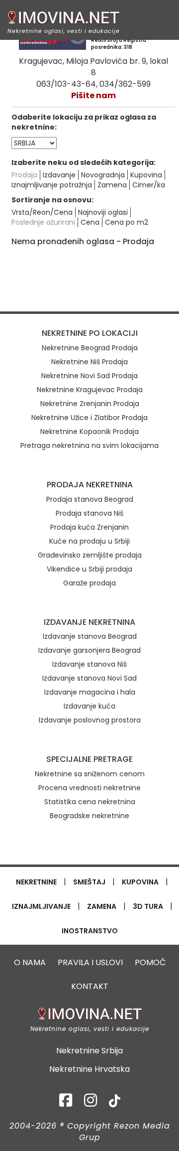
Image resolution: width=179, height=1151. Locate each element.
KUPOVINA (140, 882)
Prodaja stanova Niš (89, 513)
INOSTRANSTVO (90, 931)
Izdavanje (59, 175)
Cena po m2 (126, 222)
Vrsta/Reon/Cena (42, 212)
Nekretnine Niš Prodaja (89, 362)
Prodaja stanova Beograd (89, 499)
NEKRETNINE (36, 882)
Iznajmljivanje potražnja (51, 185)
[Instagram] (90, 1103)
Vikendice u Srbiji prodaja (89, 569)
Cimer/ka (148, 185)
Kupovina (146, 175)
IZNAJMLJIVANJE (41, 906)
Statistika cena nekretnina (89, 802)
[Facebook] (65, 1103)
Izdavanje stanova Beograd (90, 636)
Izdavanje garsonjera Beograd (89, 650)
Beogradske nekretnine (89, 816)
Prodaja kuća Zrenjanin (89, 527)
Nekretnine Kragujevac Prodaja (90, 390)
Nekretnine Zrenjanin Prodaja (89, 404)
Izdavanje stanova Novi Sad (89, 678)
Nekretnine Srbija (89, 1050)
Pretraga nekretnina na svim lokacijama (89, 445)
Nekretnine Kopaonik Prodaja (89, 431)
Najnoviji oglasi (103, 212)
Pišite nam (93, 95)
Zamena (112, 185)
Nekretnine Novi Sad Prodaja (89, 376)
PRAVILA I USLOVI (90, 962)
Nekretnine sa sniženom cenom (90, 774)
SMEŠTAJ (89, 882)
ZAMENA (101, 906)
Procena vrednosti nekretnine (89, 788)
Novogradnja (103, 175)
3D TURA (148, 906)
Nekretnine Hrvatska (89, 1069)
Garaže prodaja (89, 583)
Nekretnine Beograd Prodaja (90, 348)
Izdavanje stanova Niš (89, 664)
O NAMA (30, 962)
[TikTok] (114, 1103)
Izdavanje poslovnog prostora (90, 720)
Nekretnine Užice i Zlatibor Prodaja (89, 418)
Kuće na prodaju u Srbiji (89, 541)
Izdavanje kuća (89, 706)
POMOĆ (150, 962)
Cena (90, 222)
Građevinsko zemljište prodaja (90, 555)
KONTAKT (89, 986)
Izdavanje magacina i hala (89, 692)
